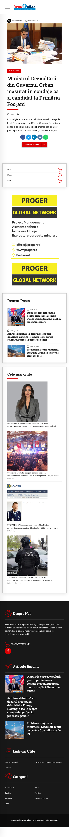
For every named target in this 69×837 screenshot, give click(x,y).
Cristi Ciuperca (17, 21)
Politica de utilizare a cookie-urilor (48, 762)
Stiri (34, 181)
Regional (8, 798)
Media (33, 175)
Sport (7, 804)
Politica (37, 793)
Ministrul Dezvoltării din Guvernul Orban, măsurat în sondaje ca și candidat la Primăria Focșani (33, 91)
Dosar (36, 787)
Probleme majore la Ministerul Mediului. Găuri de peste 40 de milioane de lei (43, 352)
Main (34, 169)
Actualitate (14, 71)
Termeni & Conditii (12, 762)
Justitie (8, 793)
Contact (8, 768)
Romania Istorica (41, 798)
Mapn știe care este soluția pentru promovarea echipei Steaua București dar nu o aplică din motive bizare (44, 317)
